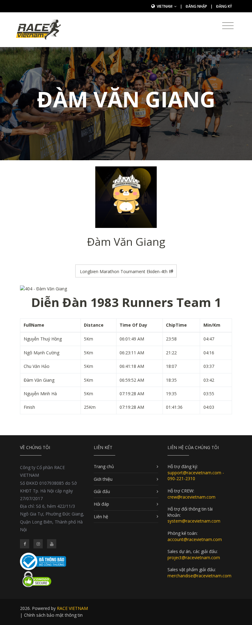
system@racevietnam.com (193, 521)
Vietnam (165, 6)
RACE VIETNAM (72, 608)
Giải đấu (102, 491)
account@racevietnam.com (194, 539)
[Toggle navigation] (228, 25)
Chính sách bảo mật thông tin (53, 615)
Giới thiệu (103, 479)
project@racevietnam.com (193, 557)
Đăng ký (224, 6)
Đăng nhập (196, 6)
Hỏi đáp (101, 504)
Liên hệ (101, 517)
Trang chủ (104, 466)
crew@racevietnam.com (191, 497)
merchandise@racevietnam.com (199, 576)
